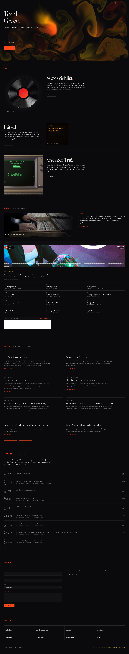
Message (6, 591)
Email (6, 577)
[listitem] (64, 474)
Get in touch (9, 48)
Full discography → (44, 318)
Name (5, 571)
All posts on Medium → (25, 439)
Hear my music (22, 48)
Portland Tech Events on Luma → (12, 548)
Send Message (9, 605)
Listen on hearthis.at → (85, 226)
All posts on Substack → (10, 439)
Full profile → (120, 242)
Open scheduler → (74, 574)
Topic (6, 584)
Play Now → (8, 144)
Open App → (51, 94)
